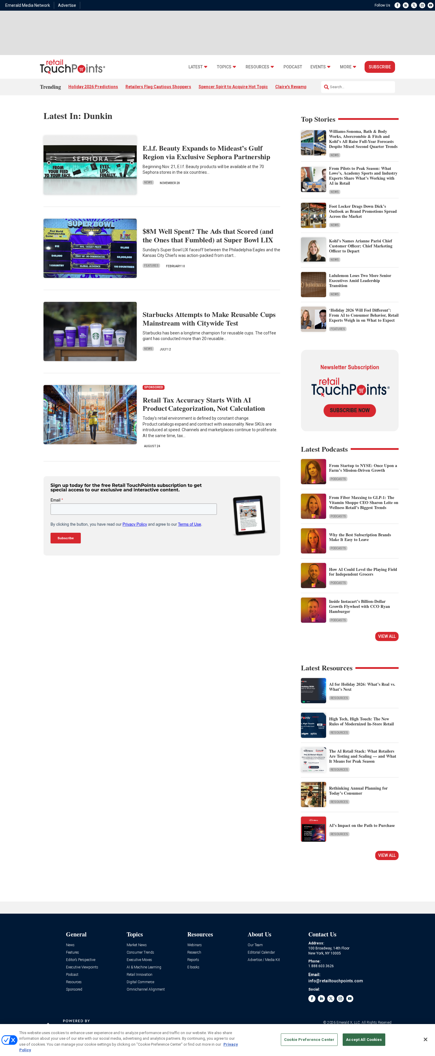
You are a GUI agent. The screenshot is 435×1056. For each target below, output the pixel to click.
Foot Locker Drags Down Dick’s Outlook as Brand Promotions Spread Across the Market (363, 211)
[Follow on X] (414, 5)
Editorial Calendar (261, 952)
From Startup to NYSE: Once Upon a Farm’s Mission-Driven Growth (363, 468)
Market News (137, 945)
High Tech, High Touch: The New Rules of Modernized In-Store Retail (361, 721)
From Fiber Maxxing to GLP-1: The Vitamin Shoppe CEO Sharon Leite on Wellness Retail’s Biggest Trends (363, 502)
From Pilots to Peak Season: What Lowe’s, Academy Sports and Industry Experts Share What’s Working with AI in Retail (363, 175)
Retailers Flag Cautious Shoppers (158, 86)
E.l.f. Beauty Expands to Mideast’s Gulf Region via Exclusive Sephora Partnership (206, 152)
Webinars (194, 945)
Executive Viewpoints (82, 967)
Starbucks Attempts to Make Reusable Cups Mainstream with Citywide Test (209, 318)
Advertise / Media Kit (264, 960)
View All (387, 636)
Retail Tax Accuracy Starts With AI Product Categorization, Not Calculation (204, 404)
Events (318, 67)
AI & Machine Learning (144, 967)
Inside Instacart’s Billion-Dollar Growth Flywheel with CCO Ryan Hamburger (359, 606)
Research (194, 952)
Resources (257, 67)
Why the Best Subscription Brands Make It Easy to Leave (360, 537)
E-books (193, 967)
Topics (224, 67)
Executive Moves (139, 960)
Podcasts (338, 479)
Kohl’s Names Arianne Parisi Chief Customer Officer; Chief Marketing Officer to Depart (360, 246)
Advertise (67, 5)
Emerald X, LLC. (348, 1022)
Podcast (292, 67)
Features (151, 265)
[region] (217, 1040)
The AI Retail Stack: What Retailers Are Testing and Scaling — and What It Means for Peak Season (362, 756)
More (346, 67)
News (148, 182)
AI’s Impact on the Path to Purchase (362, 825)
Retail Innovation (139, 975)
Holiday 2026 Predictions (93, 86)
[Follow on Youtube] (431, 5)
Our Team (255, 945)
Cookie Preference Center (309, 1039)
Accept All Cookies (364, 1039)
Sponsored (74, 989)
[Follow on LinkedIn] (406, 5)
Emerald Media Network (27, 5)
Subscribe (380, 67)
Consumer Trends (140, 952)
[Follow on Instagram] (422, 5)
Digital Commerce (140, 982)
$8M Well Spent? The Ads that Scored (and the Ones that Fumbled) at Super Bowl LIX (208, 235)
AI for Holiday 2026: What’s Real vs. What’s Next (362, 686)
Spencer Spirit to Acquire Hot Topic (233, 86)
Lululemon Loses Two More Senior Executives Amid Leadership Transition (360, 280)
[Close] (425, 1039)
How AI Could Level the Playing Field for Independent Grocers (363, 571)
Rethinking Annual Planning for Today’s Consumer (358, 790)
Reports (193, 960)
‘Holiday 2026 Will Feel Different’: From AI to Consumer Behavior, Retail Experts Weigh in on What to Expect (364, 315)
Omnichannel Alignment (146, 989)
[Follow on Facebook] (397, 5)
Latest (195, 67)
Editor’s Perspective (80, 960)
